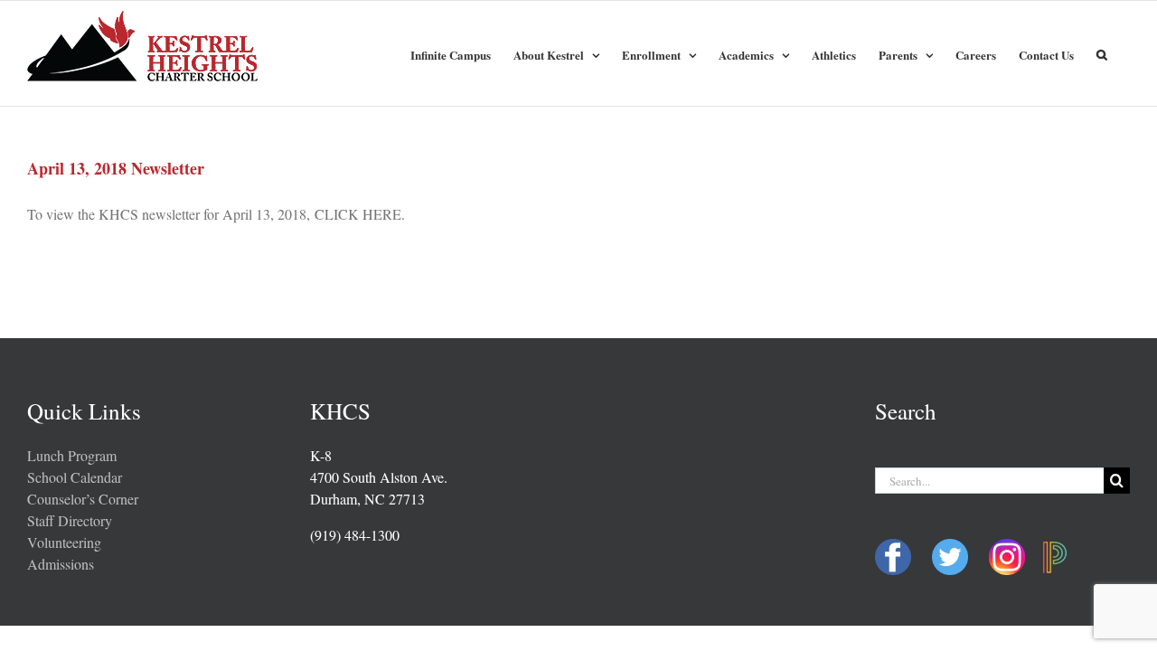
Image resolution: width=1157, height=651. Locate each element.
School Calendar (74, 476)
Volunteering (64, 542)
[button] (1101, 53)
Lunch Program (72, 455)
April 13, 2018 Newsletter (115, 168)
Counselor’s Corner (82, 498)
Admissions (60, 563)
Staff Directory (69, 520)
